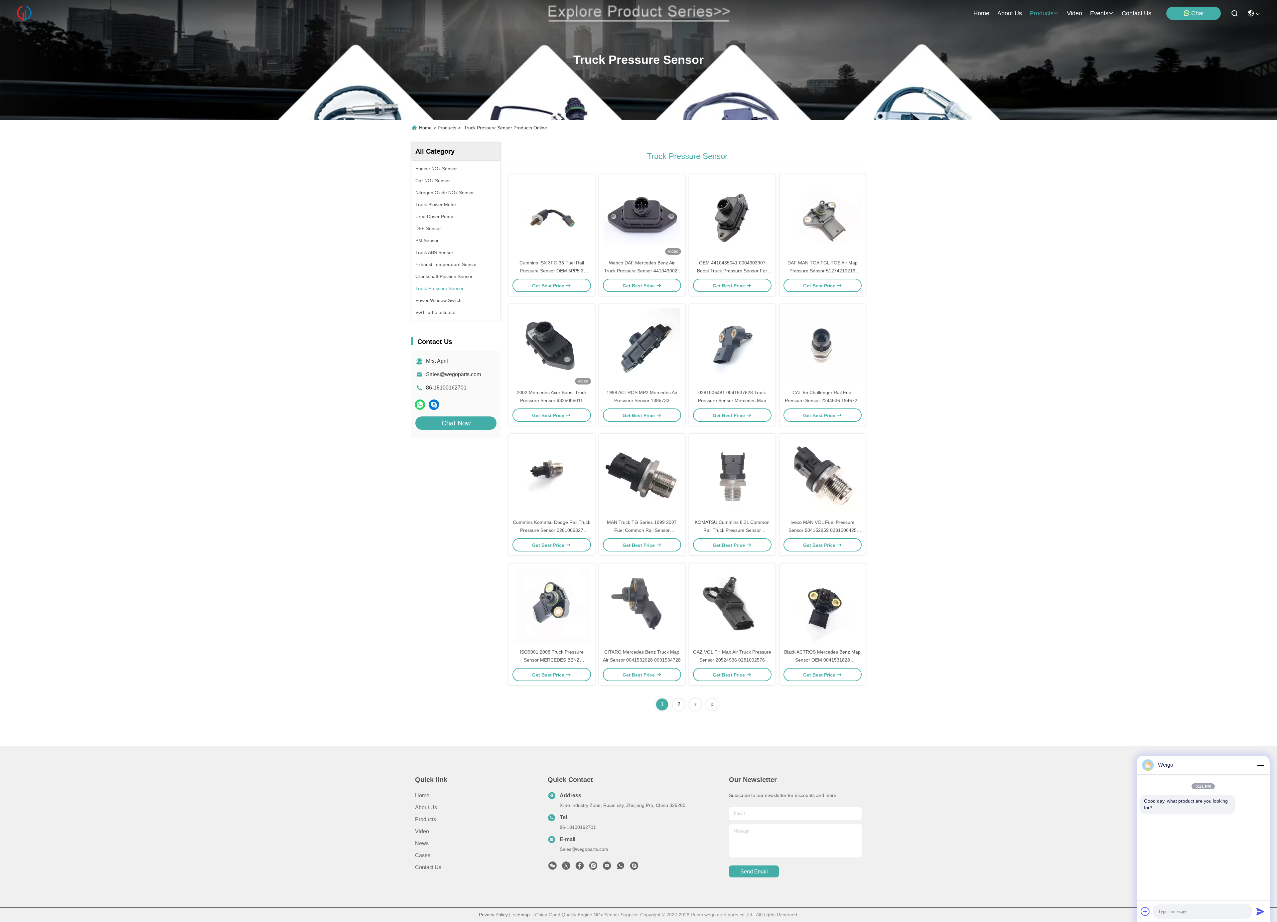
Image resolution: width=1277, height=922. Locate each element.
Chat (1197, 13)
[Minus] (1260, 765)
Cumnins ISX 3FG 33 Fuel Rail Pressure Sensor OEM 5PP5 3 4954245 (551, 270)
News (422, 843)
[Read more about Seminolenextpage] (695, 704)
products (1042, 13)
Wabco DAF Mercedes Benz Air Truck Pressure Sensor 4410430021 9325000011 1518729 (642, 270)
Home (981, 13)
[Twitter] (566, 867)
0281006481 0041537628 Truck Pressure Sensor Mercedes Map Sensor (732, 400)
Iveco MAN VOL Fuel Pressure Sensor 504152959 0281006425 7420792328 (822, 530)
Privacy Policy (493, 914)
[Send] (1260, 911)
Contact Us (428, 867)
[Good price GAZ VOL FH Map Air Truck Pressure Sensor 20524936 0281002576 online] (732, 605)
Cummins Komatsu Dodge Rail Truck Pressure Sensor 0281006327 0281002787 (551, 530)
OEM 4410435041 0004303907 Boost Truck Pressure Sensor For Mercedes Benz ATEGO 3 (732, 270)
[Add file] (1145, 911)
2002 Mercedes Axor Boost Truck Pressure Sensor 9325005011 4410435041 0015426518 (552, 400)
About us (426, 807)
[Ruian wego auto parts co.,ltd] (24, 13)
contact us (1136, 13)
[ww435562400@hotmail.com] (434, 404)
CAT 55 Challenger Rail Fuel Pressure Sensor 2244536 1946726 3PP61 (822, 400)
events (1099, 13)
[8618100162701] (620, 867)
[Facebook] (579, 867)
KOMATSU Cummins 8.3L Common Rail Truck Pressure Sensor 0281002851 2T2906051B (732, 530)
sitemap (521, 914)
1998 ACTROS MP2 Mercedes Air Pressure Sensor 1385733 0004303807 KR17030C (642, 400)
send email (754, 871)
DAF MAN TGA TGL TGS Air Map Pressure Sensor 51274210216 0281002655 (822, 270)
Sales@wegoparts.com (453, 374)
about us (1009, 13)
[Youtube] (607, 867)
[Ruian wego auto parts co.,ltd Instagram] (593, 867)
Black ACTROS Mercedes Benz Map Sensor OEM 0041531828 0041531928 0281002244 (822, 660)
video (1074, 13)
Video (422, 831)
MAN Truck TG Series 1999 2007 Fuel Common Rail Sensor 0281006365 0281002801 (642, 530)
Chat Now (456, 423)
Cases (422, 855)
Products (447, 127)
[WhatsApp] (420, 404)
